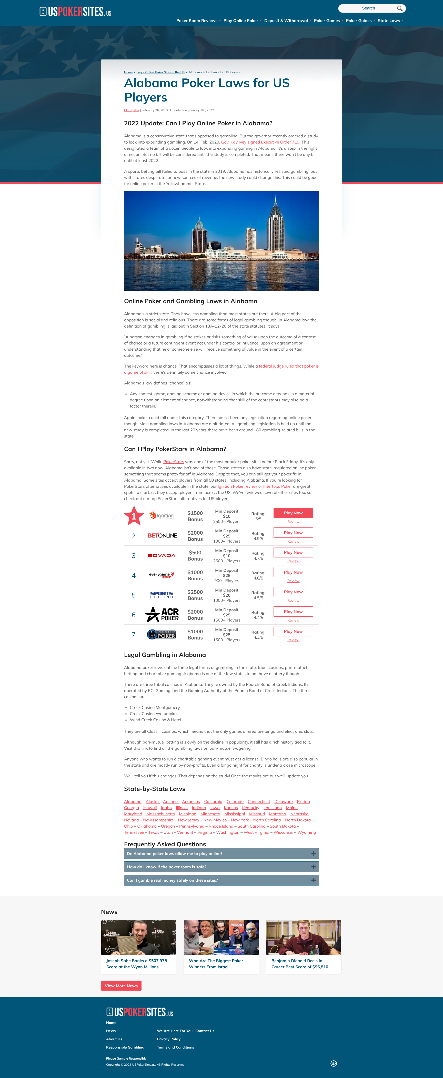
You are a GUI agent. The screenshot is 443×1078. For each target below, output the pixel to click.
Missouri (257, 813)
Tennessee (134, 832)
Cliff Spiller (131, 110)
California (213, 801)
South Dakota (283, 826)
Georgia (131, 807)
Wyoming (306, 832)
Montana (277, 813)
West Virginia (256, 832)
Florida (303, 801)
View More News (121, 985)
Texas (153, 832)
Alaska (153, 801)
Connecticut (259, 801)
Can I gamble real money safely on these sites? (172, 880)
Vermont (185, 832)
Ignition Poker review (237, 486)
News (111, 1031)
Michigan (187, 813)
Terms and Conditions (175, 1047)
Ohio (128, 826)
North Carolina (267, 819)
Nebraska (299, 813)
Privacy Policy (168, 1039)
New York (240, 819)
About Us (114, 1039)
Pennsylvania (191, 826)
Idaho (166, 807)
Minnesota (210, 813)
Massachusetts (160, 813)
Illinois (182, 807)
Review (293, 521)
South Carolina (252, 826)
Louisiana (273, 807)
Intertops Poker (277, 486)
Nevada (131, 819)
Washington (227, 832)
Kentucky (250, 807)
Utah (168, 832)
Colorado (235, 801)
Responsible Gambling (125, 1047)
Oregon (168, 826)
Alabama (133, 801)
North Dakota (298, 819)
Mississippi (235, 813)
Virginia (204, 832)
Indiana (199, 807)
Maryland (133, 813)
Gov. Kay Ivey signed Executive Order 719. (260, 142)
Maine (292, 807)
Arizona (171, 801)
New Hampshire (158, 819)
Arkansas (191, 801)
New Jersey (188, 819)
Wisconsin (283, 832)
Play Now (293, 512)
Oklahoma (147, 826)
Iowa (215, 807)
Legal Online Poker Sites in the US (161, 72)
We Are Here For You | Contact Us (185, 1031)
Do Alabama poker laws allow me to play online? (174, 853)
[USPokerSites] (75, 18)
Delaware (283, 801)
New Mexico (215, 819)
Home (128, 72)
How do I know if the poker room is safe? (166, 866)
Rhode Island (221, 826)
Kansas (231, 807)
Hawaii (150, 807)
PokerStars (173, 461)
